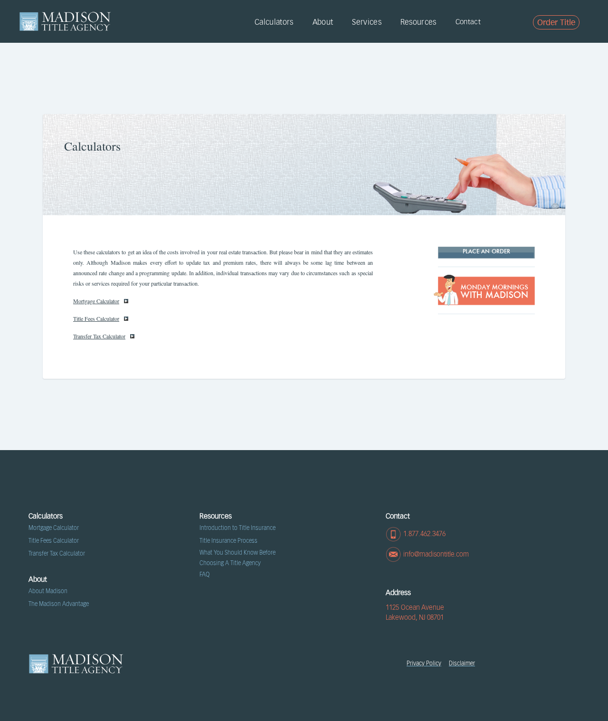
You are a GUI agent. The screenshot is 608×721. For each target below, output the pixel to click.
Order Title (556, 23)
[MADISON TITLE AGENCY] (65, 21)
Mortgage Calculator (96, 301)
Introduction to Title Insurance (238, 528)
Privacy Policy (424, 663)
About (323, 22)
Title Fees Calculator (96, 318)
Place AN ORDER (486, 252)
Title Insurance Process (228, 541)
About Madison (47, 591)
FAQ (204, 574)
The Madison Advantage (58, 604)
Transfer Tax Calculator (99, 336)
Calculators (274, 22)
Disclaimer (462, 663)
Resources (418, 22)
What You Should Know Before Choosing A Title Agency (238, 558)
